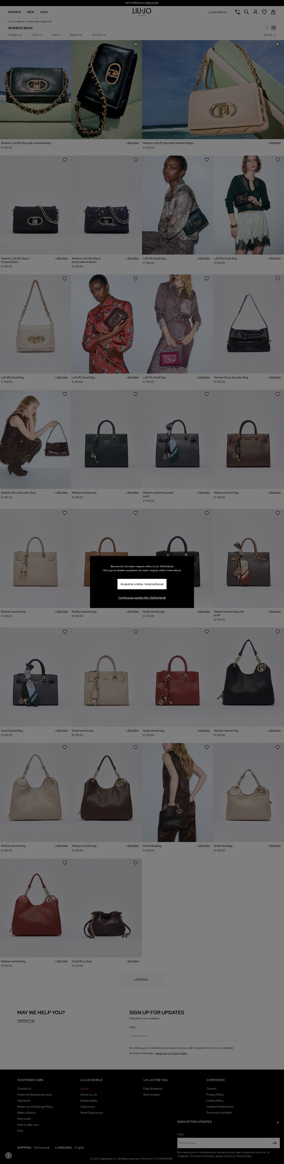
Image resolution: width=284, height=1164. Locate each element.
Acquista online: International (142, 584)
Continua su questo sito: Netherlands (142, 597)
